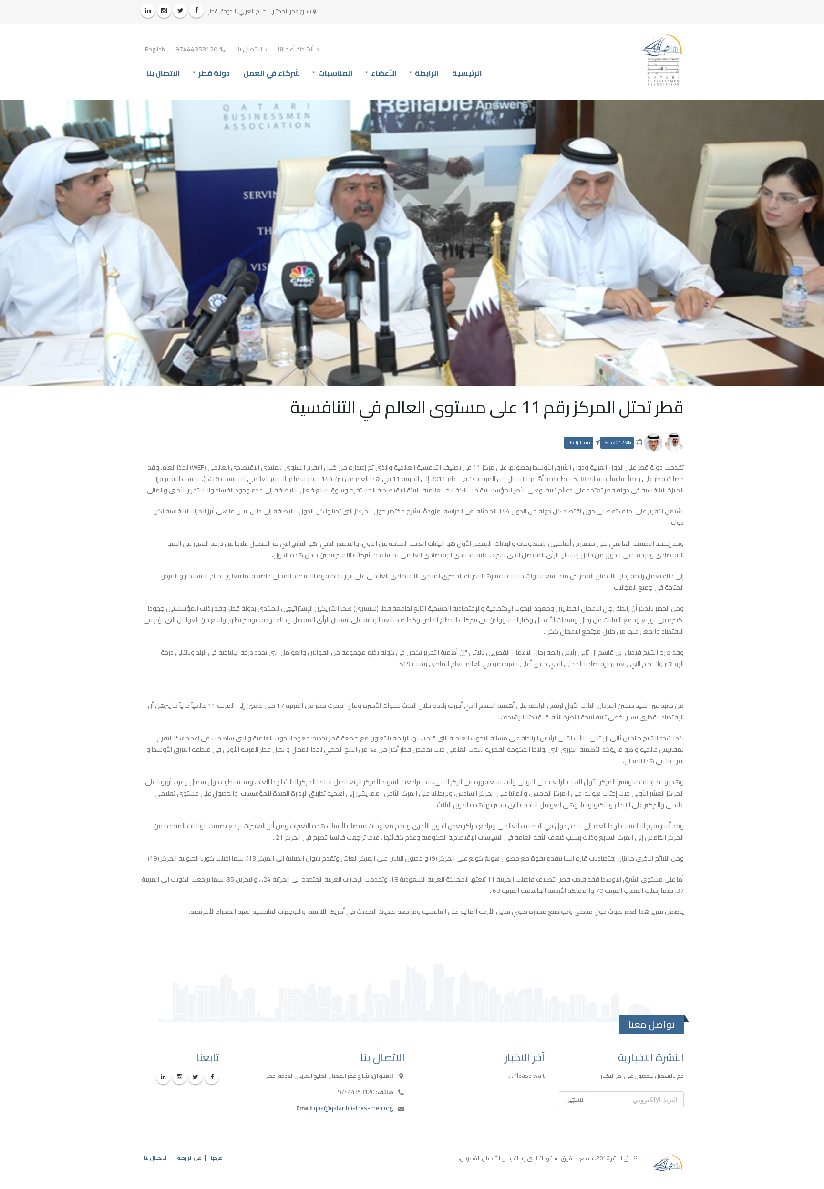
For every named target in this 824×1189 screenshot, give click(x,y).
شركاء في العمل (271, 73)
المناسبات (335, 73)
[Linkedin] (148, 10)
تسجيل (574, 1099)
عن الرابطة (189, 1157)
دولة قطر (214, 73)
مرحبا (217, 1157)
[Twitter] (180, 10)
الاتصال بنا (250, 49)
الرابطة (427, 73)
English (155, 49)
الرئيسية (467, 73)
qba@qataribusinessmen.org (353, 1108)
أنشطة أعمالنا (296, 49)
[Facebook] (196, 10)
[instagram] (164, 10)
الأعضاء (384, 73)
